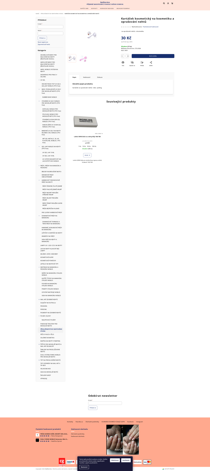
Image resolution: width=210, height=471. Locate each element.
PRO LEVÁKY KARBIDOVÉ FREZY (52, 212)
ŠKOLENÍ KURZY (45, 375)
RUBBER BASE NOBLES (49, 97)
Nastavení (84, 467)
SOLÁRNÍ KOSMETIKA (47, 338)
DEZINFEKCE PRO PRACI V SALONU (48, 76)
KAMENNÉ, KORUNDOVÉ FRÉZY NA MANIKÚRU (52, 229)
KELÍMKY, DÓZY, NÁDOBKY (49, 254)
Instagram (139, 422)
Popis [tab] (74, 77)
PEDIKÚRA (43, 306)
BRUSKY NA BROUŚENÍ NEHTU (51, 172)
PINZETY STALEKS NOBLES (50, 289)
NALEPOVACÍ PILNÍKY (49, 320)
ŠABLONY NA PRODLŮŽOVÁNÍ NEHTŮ (50, 350)
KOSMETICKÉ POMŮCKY (48, 260)
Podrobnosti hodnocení (150, 27)
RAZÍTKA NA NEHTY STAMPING (50, 341)
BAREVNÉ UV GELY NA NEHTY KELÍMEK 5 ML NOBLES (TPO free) (51, 133)
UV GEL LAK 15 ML (48, 152)
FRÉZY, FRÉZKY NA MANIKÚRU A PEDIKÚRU (50, 167)
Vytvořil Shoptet (169, 469)
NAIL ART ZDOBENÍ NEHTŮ (49, 299)
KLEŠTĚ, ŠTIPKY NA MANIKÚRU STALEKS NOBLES (52, 279)
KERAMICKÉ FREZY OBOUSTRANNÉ (48, 176)
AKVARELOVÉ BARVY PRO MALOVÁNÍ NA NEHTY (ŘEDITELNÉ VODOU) (48, 57)
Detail (86, 155)
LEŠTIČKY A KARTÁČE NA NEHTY (52, 233)
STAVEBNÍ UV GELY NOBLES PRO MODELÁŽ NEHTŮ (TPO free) (51, 103)
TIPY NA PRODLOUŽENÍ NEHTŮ (50, 360)
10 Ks (84, 146)
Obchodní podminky (92, 422)
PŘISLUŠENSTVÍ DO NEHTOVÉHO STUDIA (51, 330)
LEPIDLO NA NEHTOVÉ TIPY (49, 264)
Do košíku (154, 56)
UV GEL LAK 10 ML (48, 156)
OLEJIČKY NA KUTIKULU (48, 303)
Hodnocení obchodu (77, 436)
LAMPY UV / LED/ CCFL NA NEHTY (51, 245)
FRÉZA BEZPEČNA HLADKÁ (50, 208)
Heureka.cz (79, 422)
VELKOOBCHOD (45, 369)
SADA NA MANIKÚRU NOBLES (51, 295)
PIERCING (43, 309)
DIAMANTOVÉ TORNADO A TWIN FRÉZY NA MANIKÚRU (51, 223)
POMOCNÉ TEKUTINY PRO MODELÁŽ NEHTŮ (48, 325)
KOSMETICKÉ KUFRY (46, 257)
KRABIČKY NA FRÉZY (48, 236)
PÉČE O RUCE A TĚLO (47, 334)
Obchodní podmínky (77, 434)
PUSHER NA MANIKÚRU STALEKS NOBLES (49, 285)
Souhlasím (125, 460)
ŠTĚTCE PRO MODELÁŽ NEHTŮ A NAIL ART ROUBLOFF (50, 345)
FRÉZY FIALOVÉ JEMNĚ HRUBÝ (52, 189)
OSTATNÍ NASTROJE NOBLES (51, 292)
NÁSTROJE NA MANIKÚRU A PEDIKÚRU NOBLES (49, 268)
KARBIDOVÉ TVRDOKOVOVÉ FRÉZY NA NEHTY (51, 181)
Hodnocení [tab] (86, 77)
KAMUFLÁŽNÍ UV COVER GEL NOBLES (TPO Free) (51, 126)
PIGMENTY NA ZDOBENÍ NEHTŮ (50, 313)
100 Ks (94, 146)
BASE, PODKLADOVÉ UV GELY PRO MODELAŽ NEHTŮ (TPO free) (51, 91)
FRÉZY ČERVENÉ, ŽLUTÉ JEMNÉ (52, 186)
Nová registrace (43, 42)
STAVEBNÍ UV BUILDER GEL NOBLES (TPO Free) (51, 120)
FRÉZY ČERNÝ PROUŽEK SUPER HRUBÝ (52, 204)
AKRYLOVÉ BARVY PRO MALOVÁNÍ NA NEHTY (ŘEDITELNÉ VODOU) (47, 64)
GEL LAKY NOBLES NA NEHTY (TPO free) (51, 147)
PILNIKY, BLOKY (45, 316)
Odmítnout (115, 460)
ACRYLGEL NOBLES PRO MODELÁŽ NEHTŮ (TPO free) (51, 110)
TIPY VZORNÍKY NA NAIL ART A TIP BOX (50, 364)
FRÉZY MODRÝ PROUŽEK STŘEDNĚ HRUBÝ (50, 194)
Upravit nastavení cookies (76, 469)
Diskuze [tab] (99, 77)
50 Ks (89, 146)
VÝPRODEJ (43, 378)
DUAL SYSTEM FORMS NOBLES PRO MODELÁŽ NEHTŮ (50, 356)
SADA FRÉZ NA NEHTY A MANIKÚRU (49, 240)
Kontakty (70, 422)
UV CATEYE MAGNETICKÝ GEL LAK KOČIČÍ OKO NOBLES (51, 160)
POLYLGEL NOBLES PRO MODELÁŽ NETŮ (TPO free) (51, 115)
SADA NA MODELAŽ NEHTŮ (49, 372)
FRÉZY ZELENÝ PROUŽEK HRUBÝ (50, 199)
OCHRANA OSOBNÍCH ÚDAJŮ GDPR (113, 422)
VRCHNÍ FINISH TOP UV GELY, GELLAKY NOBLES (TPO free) (51, 85)
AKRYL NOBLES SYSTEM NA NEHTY (49, 70)
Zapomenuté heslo (44, 44)
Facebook (130, 422)
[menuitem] (84, 8)
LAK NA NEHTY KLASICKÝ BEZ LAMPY (49, 250)
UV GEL (42, 80)
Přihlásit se (42, 38)
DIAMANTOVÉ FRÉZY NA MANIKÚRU (49, 217)
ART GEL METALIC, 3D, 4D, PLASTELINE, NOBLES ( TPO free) (51, 141)
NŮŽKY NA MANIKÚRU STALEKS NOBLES (52, 274)
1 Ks (79, 146)
